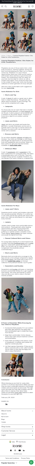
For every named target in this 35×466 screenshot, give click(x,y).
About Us (4, 414)
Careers (3, 422)
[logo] (17, 6)
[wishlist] (33, 6)
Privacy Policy (25, 458)
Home (3, 55)
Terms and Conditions (12, 458)
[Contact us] (31, 462)
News (9, 55)
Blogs (3, 419)
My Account (4, 416)
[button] (2, 6)
